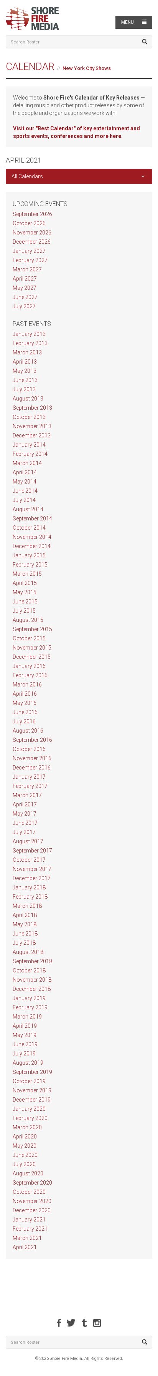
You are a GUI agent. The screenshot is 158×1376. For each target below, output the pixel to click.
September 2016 (32, 740)
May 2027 (24, 288)
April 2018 (25, 915)
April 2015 (25, 583)
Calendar (30, 66)
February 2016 (30, 675)
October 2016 (29, 749)
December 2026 (32, 242)
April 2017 (25, 804)
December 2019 (32, 1100)
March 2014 (27, 463)
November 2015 (32, 648)
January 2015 (29, 555)
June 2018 (25, 934)
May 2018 (24, 924)
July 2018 (24, 943)
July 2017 (24, 832)
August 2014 (28, 509)
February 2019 (30, 1007)
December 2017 (32, 878)
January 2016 (29, 666)
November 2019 (32, 1090)
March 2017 (27, 795)
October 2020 (29, 1192)
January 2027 (29, 251)
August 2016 (28, 731)
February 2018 (30, 897)
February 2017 (30, 786)
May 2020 (24, 1146)
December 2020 (32, 1210)
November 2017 (32, 869)
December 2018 (32, 989)
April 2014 (25, 472)
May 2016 (24, 703)
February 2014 (30, 454)
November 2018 (32, 980)
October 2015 (29, 638)
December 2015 (32, 657)
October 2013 (29, 417)
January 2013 (29, 334)
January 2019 (29, 998)
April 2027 (25, 279)
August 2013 (28, 399)
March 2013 (27, 352)
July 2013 (24, 389)
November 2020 (32, 1201)
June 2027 (25, 297)
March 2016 (27, 684)
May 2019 (24, 1035)
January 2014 (29, 445)
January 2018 (29, 887)
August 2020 (28, 1173)
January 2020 (29, 1109)
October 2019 (29, 1081)
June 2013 (25, 380)
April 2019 (25, 1026)
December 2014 (32, 546)
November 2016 (32, 758)
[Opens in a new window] (59, 1323)
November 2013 (32, 426)
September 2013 (32, 408)
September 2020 (32, 1183)
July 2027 (24, 306)
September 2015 (32, 629)
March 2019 (27, 1017)
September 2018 (32, 961)
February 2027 (30, 260)
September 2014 (32, 518)
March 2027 (27, 269)
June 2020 (25, 1155)
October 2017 (29, 860)
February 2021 (30, 1229)
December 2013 (32, 435)
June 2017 (25, 823)
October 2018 (29, 970)
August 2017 (28, 841)
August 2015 (28, 620)
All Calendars (27, 176)
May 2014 (24, 482)
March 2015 (27, 574)
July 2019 (24, 1053)
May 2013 (24, 371)
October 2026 (29, 223)
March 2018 (27, 906)
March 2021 (27, 1238)
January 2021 (29, 1219)
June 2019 (25, 1044)
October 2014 (29, 528)
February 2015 (30, 565)
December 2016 (32, 767)
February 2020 (30, 1118)
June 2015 (25, 601)
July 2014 (24, 500)
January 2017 (29, 777)
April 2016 (25, 694)
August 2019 (28, 1063)
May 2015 (24, 592)
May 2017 (24, 814)
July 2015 (24, 611)
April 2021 (25, 1247)
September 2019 (32, 1072)
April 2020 (25, 1136)
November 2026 (32, 232)
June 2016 (25, 712)
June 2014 (25, 491)
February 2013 (30, 343)
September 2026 (32, 214)
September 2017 (32, 851)
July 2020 (24, 1164)
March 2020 (27, 1127)
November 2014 (32, 537)
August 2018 (28, 952)
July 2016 (24, 721)
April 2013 (25, 362)
